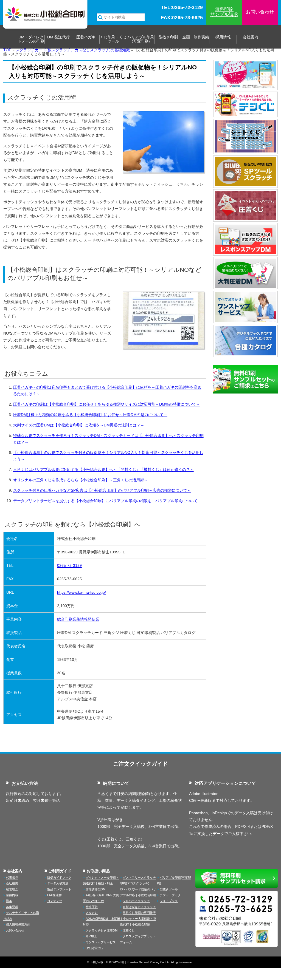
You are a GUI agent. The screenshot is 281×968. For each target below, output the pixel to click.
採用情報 (223, 37)
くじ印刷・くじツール (113, 39)
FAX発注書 (54, 895)
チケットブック (170, 895)
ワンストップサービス (101, 942)
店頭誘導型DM (95, 889)
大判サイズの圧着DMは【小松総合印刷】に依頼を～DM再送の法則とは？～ (78, 425)
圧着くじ (129, 930)
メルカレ (92, 912)
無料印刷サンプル (224, 12)
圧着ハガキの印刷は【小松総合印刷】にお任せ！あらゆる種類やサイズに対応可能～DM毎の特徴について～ (106, 404)
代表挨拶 (12, 877)
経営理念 (12, 889)
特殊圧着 (92, 906)
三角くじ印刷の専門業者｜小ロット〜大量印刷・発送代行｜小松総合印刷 (138, 918)
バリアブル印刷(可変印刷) (140, 39)
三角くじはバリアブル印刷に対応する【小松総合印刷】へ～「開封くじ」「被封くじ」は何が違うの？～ (103, 469)
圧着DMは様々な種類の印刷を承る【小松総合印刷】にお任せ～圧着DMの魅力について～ (90, 414)
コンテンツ (54, 900)
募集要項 (12, 906)
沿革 (9, 900)
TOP (7, 50)
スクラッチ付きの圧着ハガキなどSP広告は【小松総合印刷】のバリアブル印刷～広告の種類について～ (102, 490)
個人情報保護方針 (18, 924)
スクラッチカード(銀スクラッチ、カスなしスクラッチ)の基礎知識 (73, 50)
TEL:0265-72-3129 (182, 7)
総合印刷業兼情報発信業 (78, 619)
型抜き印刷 (168, 37)
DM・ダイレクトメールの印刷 (31, 39)
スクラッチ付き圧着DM (101, 930)
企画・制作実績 (195, 37)
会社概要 (12, 883)
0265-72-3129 (69, 565)
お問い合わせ (260, 12)
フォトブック (169, 900)
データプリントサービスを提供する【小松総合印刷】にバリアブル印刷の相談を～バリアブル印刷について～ (107, 501)
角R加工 (91, 936)
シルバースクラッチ (136, 900)
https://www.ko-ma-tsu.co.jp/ (81, 592)
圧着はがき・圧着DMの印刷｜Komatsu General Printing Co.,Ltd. (130, 962)
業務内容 (12, 895)
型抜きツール (169, 889)
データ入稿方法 (57, 883)
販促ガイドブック (59, 877)
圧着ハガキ (85, 37)
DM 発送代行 (58, 37)
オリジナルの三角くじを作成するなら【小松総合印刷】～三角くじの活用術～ (80, 480)
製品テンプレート (59, 889)
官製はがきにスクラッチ (139, 906)
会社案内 (250, 37)
